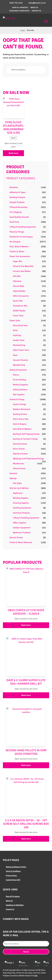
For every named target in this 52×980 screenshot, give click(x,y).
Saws (15, 355)
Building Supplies (20, 498)
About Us (34, 7)
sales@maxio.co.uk (37, 3)
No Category (15, 241)
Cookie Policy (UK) (13, 880)
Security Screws (20, 444)
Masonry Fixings (17, 232)
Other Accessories (21, 296)
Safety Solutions (20, 389)
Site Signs (17, 483)
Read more (13, 153)
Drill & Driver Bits (20, 419)
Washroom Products (21, 532)
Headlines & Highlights (19, 11)
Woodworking (19, 365)
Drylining (17, 335)
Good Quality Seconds (19, 217)
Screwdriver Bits (20, 305)
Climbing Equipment (22, 508)
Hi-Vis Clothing (19, 379)
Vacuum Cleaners (20, 360)
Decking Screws (20, 414)
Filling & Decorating (18, 207)
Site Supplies (18, 394)
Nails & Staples (19, 424)
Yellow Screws (19, 468)
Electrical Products (21, 513)
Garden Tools (18, 340)
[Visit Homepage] (12, 18)
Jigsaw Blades (19, 291)
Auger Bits (17, 261)
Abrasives (14, 187)
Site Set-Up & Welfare (19, 488)
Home (22, 30)
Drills (15, 330)
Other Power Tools (21, 350)
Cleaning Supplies (21, 503)
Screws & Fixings (17, 399)
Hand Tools (14, 222)
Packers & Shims (17, 251)
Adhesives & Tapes (18, 192)
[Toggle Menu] (46, 21)
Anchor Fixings (19, 404)
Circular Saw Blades (21, 271)
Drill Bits (17, 276)
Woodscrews (18, 463)
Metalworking (19, 345)
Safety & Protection (18, 370)
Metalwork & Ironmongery (21, 236)
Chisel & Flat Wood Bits (23, 266)
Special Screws (16, 537)
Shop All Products (20, 7)
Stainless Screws (20, 453)
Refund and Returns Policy (16, 867)
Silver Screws (19, 448)
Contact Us (36, 11)
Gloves (16, 375)
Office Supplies (19, 522)
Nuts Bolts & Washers (22, 429)
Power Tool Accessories (20, 256)
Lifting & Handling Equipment (23, 227)
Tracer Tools (18, 315)
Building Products (17, 197)
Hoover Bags (18, 286)
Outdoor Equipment (21, 527)
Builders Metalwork (21, 409)
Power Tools (15, 320)
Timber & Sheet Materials (21, 542)
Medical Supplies (20, 384)
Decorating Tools (20, 325)
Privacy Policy (11, 875)
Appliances (18, 493)
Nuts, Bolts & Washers (19, 246)
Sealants (13, 473)
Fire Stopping (15, 212)
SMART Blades (19, 310)
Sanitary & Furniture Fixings (25, 439)
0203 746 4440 (15, 3)
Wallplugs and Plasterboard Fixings (28, 458)
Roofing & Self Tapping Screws (26, 434)
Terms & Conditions (13, 871)
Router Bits (18, 301)
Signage (13, 478)
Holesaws (17, 281)
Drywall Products (17, 202)
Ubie (36, 976)
